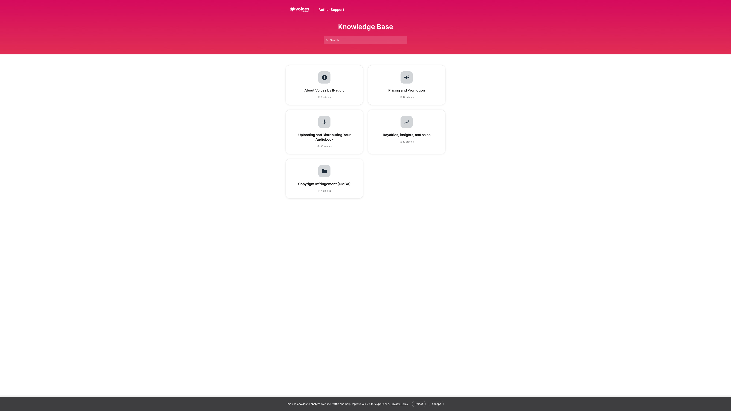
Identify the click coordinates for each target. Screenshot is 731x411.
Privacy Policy (399, 403)
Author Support (331, 10)
